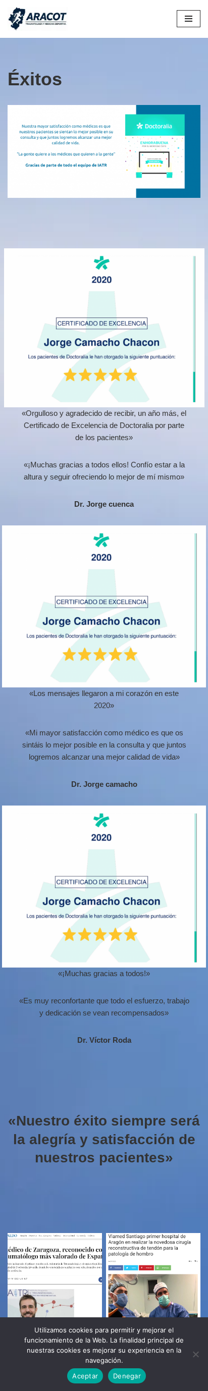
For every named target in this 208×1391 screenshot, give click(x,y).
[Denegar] (195, 1354)
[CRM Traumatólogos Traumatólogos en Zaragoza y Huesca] (38, 19)
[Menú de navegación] (188, 18)
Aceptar (85, 1376)
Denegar (127, 1376)
